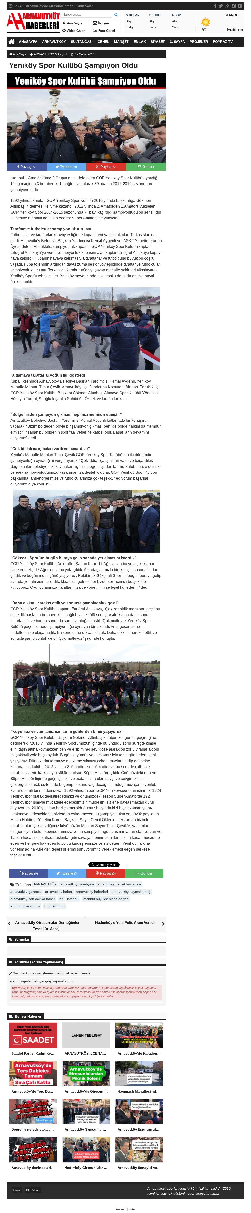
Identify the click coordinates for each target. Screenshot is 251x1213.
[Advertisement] (207, 90)
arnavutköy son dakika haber (32, 899)
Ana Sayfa (74, 23)
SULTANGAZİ (82, 42)
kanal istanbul (54, 906)
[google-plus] (227, 6)
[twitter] (221, 6)
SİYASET (158, 42)
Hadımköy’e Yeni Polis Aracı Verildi (125, 922)
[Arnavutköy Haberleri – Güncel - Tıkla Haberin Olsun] (33, 21)
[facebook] (215, 6)
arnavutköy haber (58, 892)
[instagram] (234, 6)
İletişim (103, 23)
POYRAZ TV (223, 42)
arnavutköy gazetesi (25, 892)
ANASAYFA (28, 42)
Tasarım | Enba (126, 1209)
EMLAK (140, 42)
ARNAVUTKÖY (54, 42)
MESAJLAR (32, 1190)
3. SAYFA (177, 42)
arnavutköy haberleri (92, 892)
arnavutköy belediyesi (77, 884)
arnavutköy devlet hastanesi (119, 884)
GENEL (103, 42)
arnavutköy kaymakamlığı (131, 892)
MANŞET (121, 42)
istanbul (73, 899)
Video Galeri (76, 31)
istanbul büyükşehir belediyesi (106, 899)
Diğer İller (236, 30)
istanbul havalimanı (25, 906)
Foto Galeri (106, 31)
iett (61, 899)
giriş (48, 981)
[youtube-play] (240, 6)
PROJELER (199, 42)
